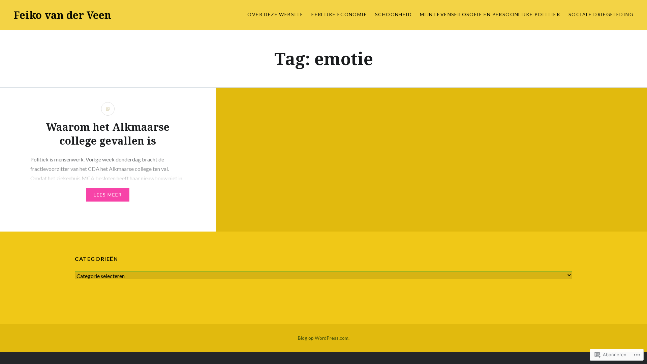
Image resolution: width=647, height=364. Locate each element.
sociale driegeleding (601, 14)
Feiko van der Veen (62, 15)
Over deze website (275, 14)
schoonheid (393, 14)
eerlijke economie (339, 14)
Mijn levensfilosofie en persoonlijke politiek (490, 14)
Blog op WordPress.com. (323, 338)
